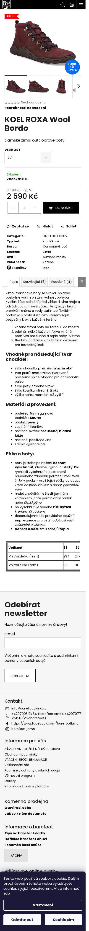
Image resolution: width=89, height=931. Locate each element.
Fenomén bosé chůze (23, 845)
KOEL (25, 179)
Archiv (16, 855)
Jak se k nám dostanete (26, 813)
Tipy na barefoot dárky (25, 833)
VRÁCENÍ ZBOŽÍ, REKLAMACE (26, 759)
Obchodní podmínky (21, 754)
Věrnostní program (20, 775)
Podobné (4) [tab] (61, 281)
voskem (38, 511)
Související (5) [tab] (34, 281)
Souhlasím (63, 919)
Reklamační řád (17, 765)
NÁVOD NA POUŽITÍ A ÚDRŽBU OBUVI (32, 749)
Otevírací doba (18, 808)
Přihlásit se (20, 675)
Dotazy (10, 781)
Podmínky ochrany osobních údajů (32, 770)
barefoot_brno (23, 729)
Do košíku (64, 208)
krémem (21, 511)
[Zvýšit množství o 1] (35, 207)
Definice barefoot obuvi (26, 839)
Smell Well (71, 476)
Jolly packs (26, 480)
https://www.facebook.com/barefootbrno (45, 723)
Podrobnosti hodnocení (25, 108)
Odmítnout (22, 919)
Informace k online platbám (27, 786)
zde (6, 893)
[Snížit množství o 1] (13, 207)
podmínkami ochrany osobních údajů (41, 658)
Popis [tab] (14, 281)
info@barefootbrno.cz (29, 708)
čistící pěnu (33, 502)
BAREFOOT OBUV (55, 236)
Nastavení (43, 905)
